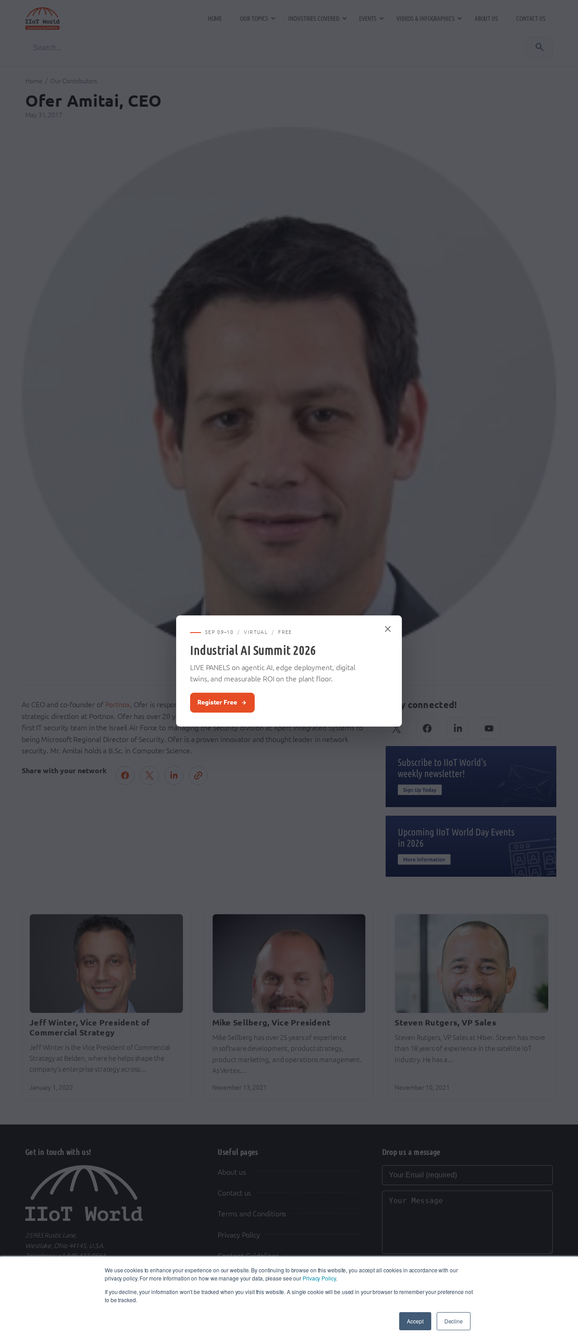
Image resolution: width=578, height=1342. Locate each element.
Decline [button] (453, 1321)
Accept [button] (415, 1321)
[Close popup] (388, 629)
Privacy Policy (319, 1278)
